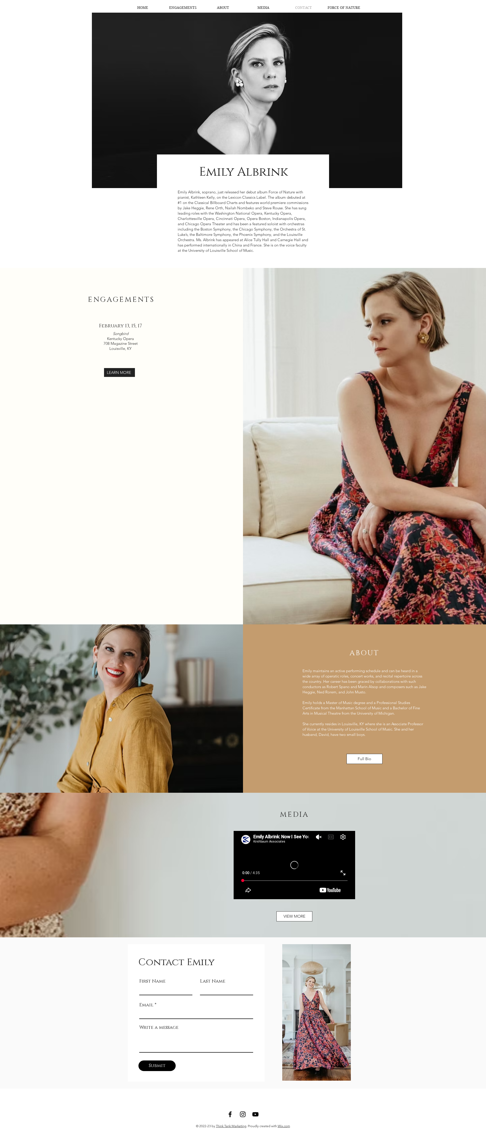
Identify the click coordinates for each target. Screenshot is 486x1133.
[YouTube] (255, 1114)
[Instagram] (243, 1114)
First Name (152, 981)
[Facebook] (230, 1114)
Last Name (212, 981)
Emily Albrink (243, 172)
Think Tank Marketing (231, 1126)
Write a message (158, 1027)
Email (146, 1005)
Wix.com (284, 1126)
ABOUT (365, 653)
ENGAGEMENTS (121, 299)
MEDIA (294, 814)
